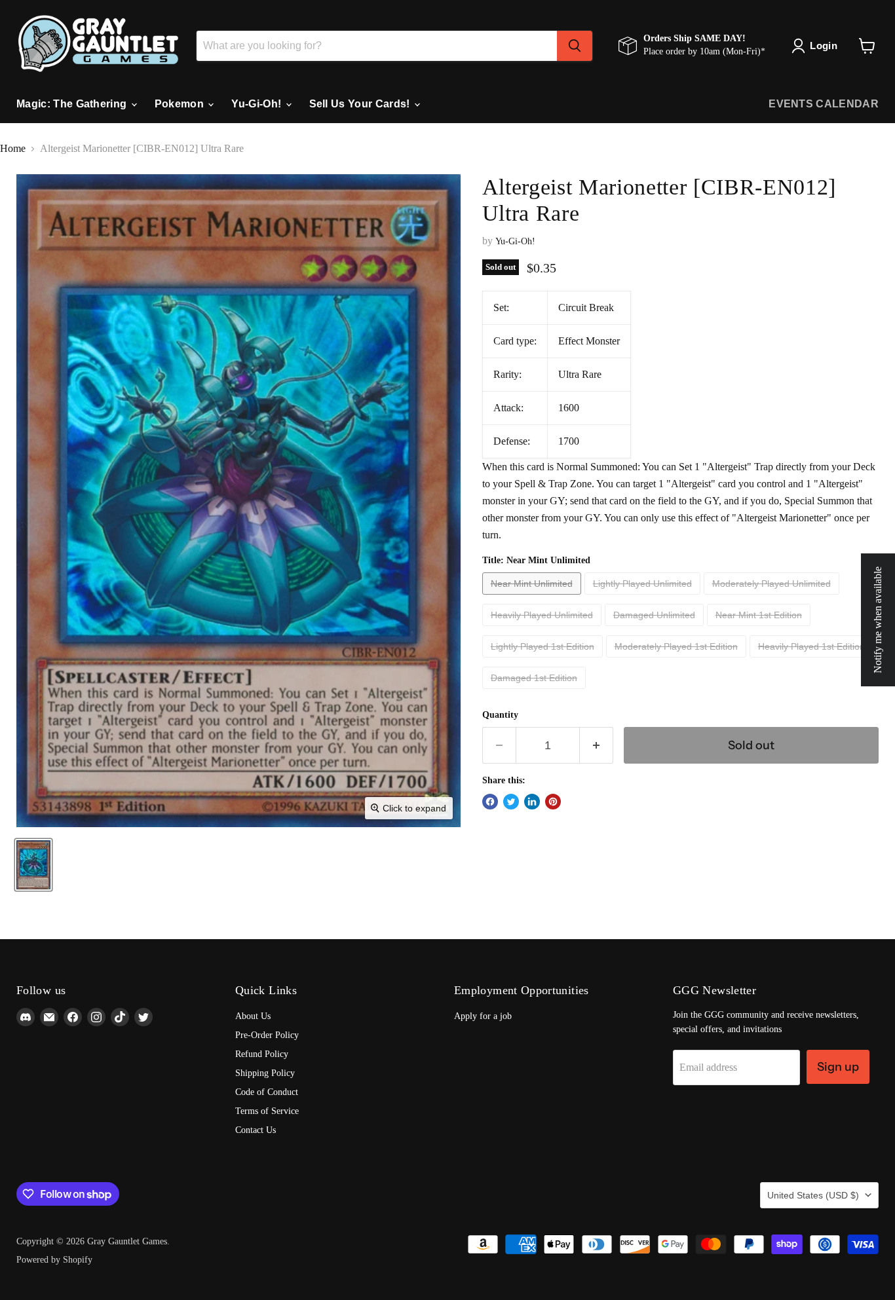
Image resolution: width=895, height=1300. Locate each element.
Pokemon (181, 103)
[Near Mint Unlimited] (533, 597)
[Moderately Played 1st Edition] (678, 660)
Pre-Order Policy (267, 1035)
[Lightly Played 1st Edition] (544, 660)
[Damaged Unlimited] (656, 629)
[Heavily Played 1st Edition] (813, 660)
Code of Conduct (266, 1092)
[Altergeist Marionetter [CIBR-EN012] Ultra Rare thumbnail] (33, 865)
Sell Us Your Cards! (361, 103)
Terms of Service (267, 1111)
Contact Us (255, 1130)
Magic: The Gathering (73, 103)
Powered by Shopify (54, 1260)
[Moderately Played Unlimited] (773, 597)
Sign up (838, 1067)
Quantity (500, 715)
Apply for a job (483, 1016)
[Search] (574, 46)
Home (13, 148)
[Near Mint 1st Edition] (760, 629)
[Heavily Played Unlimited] (543, 629)
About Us (253, 1016)
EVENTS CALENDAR (824, 103)
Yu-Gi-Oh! (257, 103)
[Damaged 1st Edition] (535, 691)
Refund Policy (261, 1054)
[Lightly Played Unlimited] (644, 597)
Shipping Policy (265, 1073)
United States (813, 1195)
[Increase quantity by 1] (596, 745)
